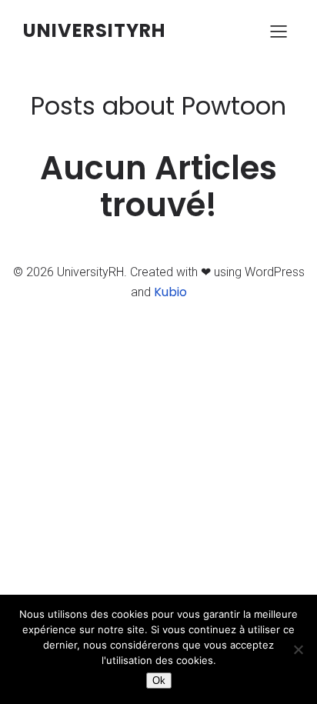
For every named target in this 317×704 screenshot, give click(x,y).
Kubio (170, 292)
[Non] (297, 649)
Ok (158, 680)
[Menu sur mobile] (278, 30)
